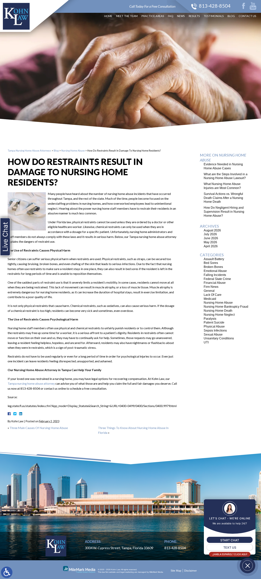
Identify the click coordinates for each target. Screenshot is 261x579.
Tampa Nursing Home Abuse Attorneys (29, 150)
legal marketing (127, 572)
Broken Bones (213, 266)
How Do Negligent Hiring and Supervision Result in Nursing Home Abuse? (224, 211)
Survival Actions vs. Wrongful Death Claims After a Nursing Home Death (223, 198)
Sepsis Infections (215, 330)
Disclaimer (190, 570)
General (209, 290)
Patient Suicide (214, 322)
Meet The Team (127, 16)
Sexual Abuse (213, 334)
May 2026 (210, 242)
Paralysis (210, 318)
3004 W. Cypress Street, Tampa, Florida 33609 (119, 548)
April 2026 (211, 246)
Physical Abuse (214, 326)
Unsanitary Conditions (219, 338)
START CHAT (229, 540)
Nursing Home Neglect (219, 314)
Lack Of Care (212, 294)
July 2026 (210, 234)
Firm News (211, 286)
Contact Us (247, 16)
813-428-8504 (215, 6)
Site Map (176, 570)
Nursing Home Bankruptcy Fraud (226, 306)
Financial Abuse (215, 282)
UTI (206, 342)
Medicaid (210, 298)
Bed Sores (211, 262)
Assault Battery (214, 259)
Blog (231, 16)
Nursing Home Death (218, 310)
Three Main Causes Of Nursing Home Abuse (39, 428)
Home (108, 16)
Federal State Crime (217, 279)
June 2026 (211, 238)
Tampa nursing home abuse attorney (31, 383)
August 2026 (212, 230)
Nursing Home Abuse (73, 150)
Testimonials (214, 16)
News (181, 16)
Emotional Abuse (215, 270)
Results (194, 16)
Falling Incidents (215, 275)
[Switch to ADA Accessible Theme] (6, 572)
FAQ (170, 16)
